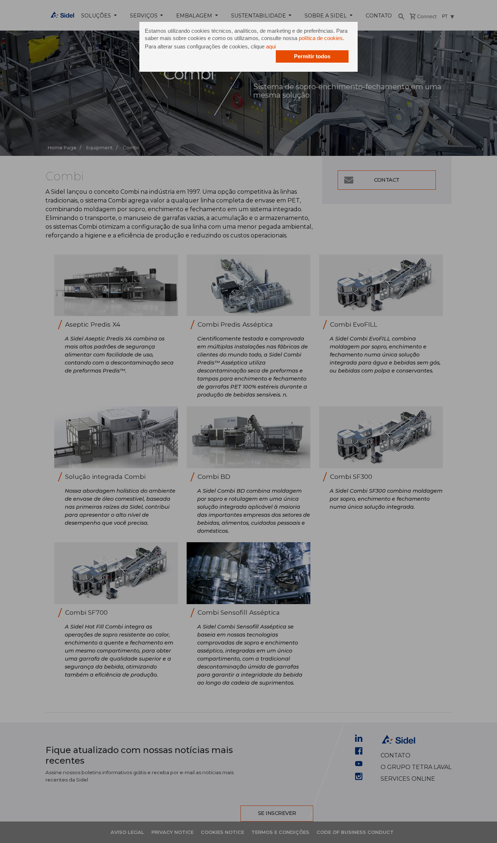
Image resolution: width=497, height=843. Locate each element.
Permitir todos (312, 56)
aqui (271, 46)
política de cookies (321, 38)
